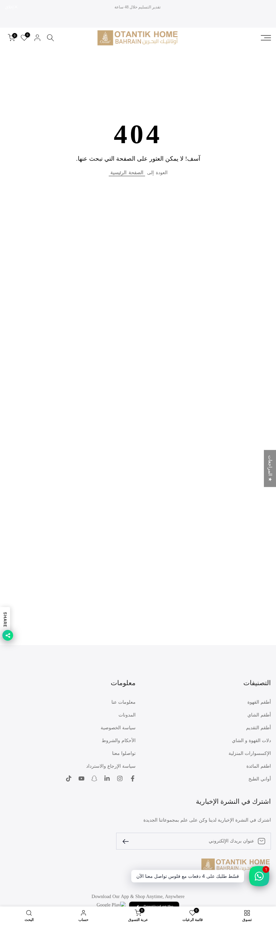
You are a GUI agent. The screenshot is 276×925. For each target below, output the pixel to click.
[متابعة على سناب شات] (94, 778)
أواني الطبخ (259, 779)
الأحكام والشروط (119, 740)
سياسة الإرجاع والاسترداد (111, 766)
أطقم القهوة (259, 702)
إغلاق (263, 7)
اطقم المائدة (258, 766)
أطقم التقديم (258, 727)
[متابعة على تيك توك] (69, 778)
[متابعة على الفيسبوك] (133, 778)
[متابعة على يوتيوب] (81, 778)
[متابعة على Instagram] (120, 778)
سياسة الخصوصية (118, 727)
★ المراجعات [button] (270, 468)
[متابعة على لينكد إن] (107, 778)
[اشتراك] (128, 841)
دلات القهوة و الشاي (251, 740)
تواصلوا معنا (124, 753)
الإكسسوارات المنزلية (250, 753)
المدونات (127, 714)
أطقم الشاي (259, 714)
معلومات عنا (123, 702)
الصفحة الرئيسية (126, 172)
